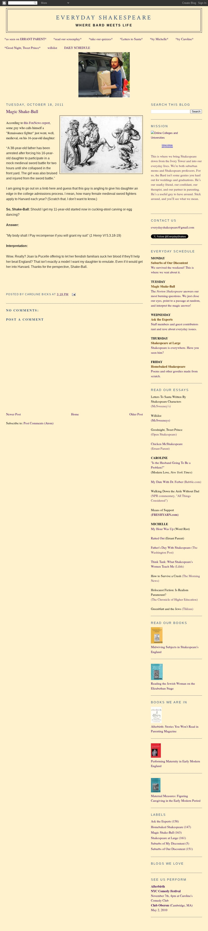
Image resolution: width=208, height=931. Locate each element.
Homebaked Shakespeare (167, 827)
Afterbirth (158, 886)
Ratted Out (158, 538)
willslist (52, 48)
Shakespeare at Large (164, 838)
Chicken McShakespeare (167, 444)
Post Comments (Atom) (38, 423)
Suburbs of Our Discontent (168, 849)
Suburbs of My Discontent (168, 843)
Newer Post (13, 414)
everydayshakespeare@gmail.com (172, 227)
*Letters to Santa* (131, 39)
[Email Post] (73, 294)
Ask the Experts (161, 821)
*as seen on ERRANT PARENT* (25, 39)
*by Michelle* (159, 39)
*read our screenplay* (67, 39)
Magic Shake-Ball (22, 111)
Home (75, 414)
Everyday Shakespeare (104, 18)
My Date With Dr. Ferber (167, 482)
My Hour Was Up (162, 529)
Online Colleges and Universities (167, 146)
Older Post (136, 414)
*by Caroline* (185, 39)
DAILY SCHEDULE (77, 48)
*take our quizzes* (101, 39)
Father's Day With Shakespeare (171, 547)
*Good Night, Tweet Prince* (22, 48)
